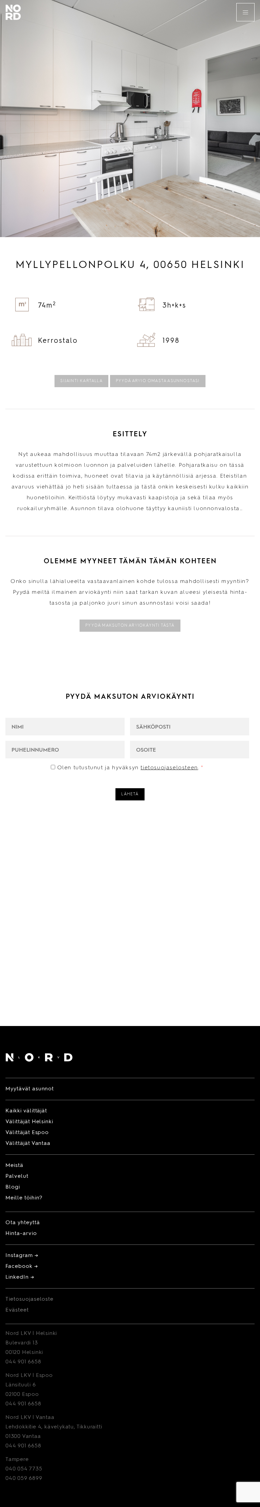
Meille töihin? (24, 1198)
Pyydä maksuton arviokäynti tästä (129, 626)
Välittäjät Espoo (27, 1132)
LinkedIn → (19, 1277)
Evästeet (17, 1310)
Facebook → (21, 1266)
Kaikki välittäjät (26, 1111)
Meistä (14, 1165)
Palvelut (16, 1176)
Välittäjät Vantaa (27, 1143)
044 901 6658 (23, 1362)
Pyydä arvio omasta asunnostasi (158, 381)
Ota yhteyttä (22, 1223)
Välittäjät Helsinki (29, 1122)
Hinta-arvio (21, 1233)
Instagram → (21, 1255)
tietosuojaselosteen (169, 768)
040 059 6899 (23, 1478)
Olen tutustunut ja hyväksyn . (130, 768)
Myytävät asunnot (29, 1089)
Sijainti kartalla (81, 381)
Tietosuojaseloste (29, 1299)
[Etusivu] (39, 1058)
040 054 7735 (23, 1469)
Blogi (12, 1187)
